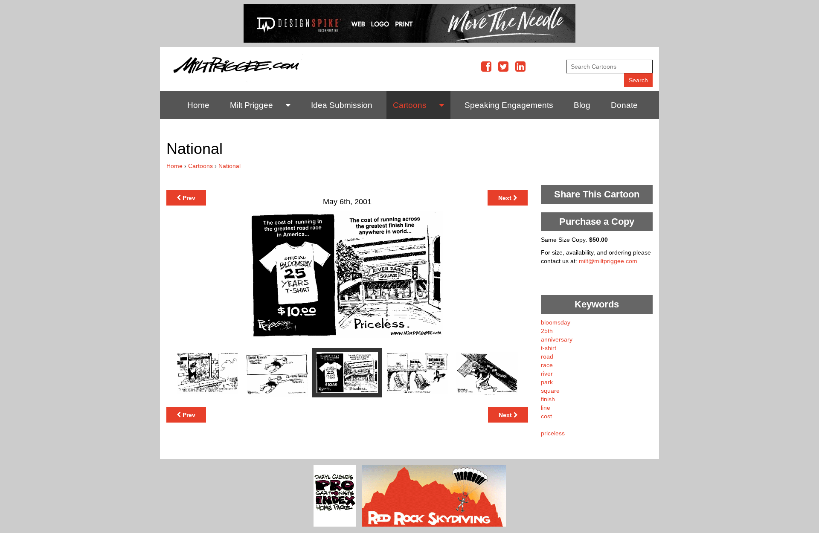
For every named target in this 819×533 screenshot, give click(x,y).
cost (546, 416)
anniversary (556, 339)
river (547, 373)
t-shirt (548, 348)
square (550, 390)
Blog (582, 105)
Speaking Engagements (509, 105)
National (229, 165)
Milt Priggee (251, 105)
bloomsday (555, 322)
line (545, 407)
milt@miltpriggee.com (608, 261)
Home (198, 105)
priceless (553, 433)
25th (547, 330)
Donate (624, 105)
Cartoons (410, 105)
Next (505, 197)
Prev (188, 197)
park (547, 382)
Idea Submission (341, 105)
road (547, 356)
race (547, 365)
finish (548, 399)
